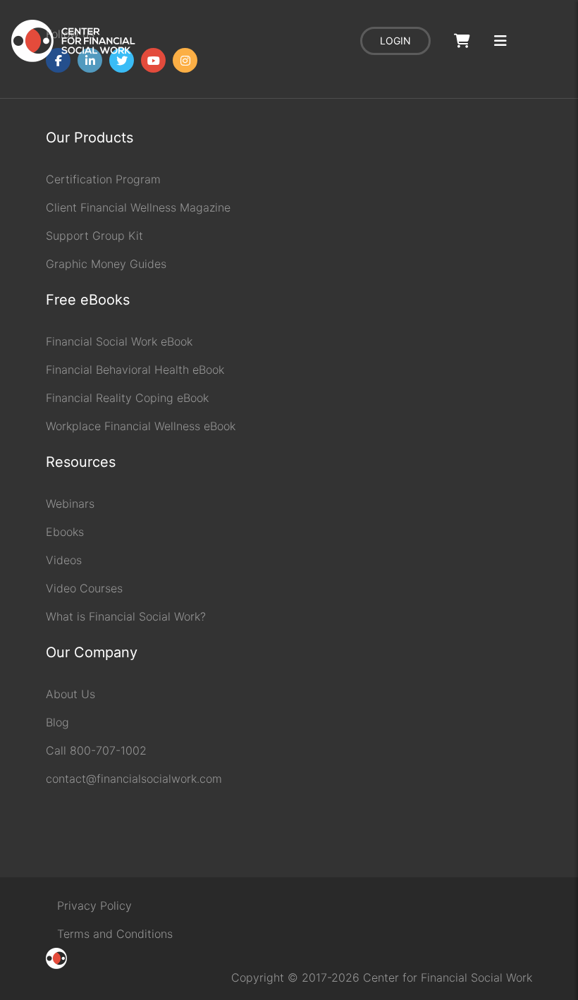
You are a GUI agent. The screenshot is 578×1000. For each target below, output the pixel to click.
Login (395, 41)
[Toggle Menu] (500, 41)
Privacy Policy (94, 905)
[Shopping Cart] (462, 41)
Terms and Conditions (115, 934)
